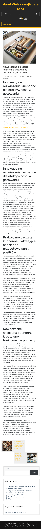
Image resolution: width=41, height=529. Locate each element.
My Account (7, 24)
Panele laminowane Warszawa (17, 497)
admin (22, 76)
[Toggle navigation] (38, 24)
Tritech (10, 499)
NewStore (23, 526)
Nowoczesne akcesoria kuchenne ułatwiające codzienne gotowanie (15, 69)
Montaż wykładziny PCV (15, 495)
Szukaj (7, 468)
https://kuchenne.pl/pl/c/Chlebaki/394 (15, 127)
